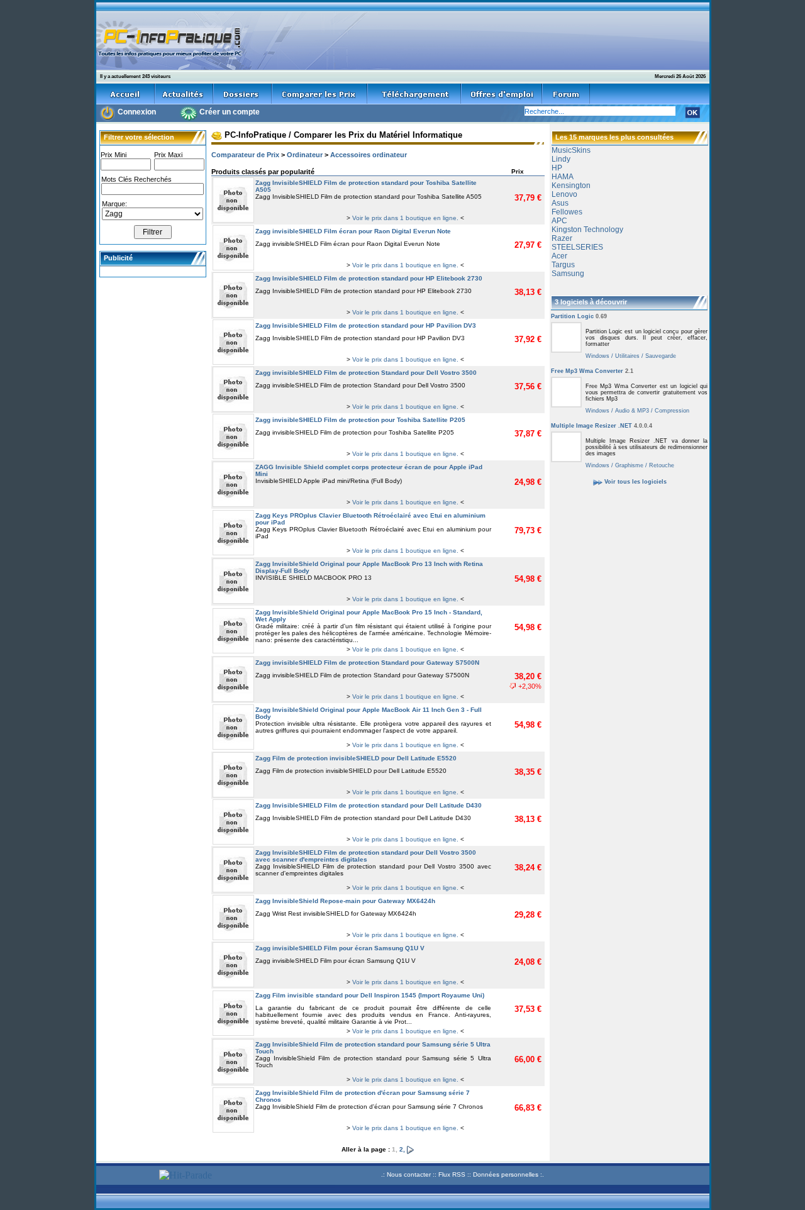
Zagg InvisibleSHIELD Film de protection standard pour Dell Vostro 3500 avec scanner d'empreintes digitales (365, 856)
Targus (563, 264)
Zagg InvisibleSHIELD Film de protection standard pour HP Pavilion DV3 (365, 325)
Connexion (137, 112)
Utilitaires (626, 356)
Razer (562, 238)
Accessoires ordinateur (368, 154)
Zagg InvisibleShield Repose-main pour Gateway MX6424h (345, 900)
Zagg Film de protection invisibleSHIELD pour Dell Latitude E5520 (356, 758)
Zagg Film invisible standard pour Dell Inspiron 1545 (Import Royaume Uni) (369, 995)
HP (557, 168)
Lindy (561, 159)
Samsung (568, 273)
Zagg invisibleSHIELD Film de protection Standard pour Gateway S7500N (367, 662)
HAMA (563, 176)
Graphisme (628, 465)
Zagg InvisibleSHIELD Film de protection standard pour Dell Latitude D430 (368, 805)
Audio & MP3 (631, 411)
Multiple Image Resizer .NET (601, 426)
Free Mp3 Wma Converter (592, 371)
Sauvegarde (659, 356)
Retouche (660, 465)
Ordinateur (305, 154)
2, (403, 1149)
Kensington (571, 185)
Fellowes (567, 212)
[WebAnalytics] (126, 1176)
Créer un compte (229, 112)
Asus (560, 203)
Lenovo (564, 194)
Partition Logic (579, 316)
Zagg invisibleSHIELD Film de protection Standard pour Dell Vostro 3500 (366, 372)
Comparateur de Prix (245, 154)
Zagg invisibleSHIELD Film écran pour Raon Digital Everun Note (353, 231)
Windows (597, 356)
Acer (559, 256)
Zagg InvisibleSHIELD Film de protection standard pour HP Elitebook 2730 (368, 278)
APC (559, 220)
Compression (671, 411)
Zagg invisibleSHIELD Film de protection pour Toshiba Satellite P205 (360, 419)
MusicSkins (571, 150)
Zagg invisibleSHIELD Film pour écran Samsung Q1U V (340, 948)
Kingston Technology (587, 229)
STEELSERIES (577, 247)
